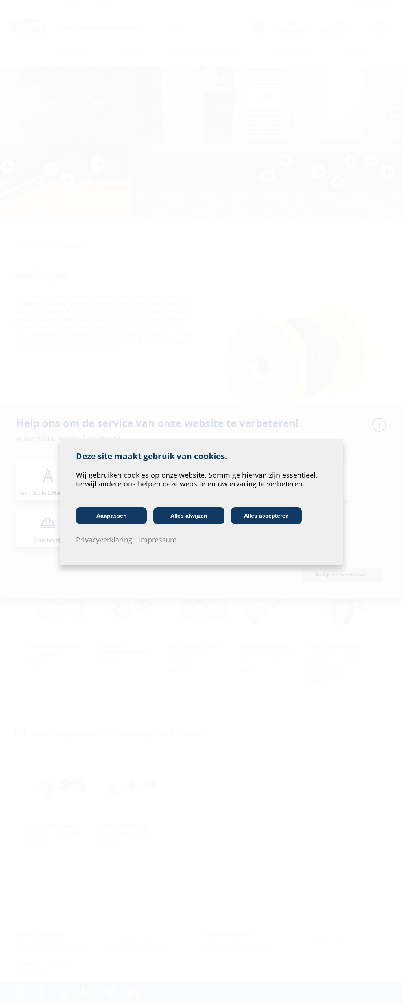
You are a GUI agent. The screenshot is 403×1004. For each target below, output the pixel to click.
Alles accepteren (266, 515)
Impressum (158, 539)
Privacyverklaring (104, 539)
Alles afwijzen (188, 515)
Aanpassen (111, 515)
